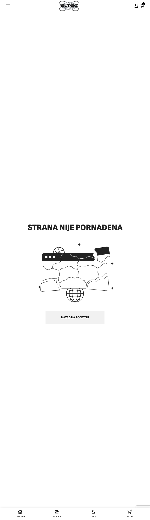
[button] (75, 317)
